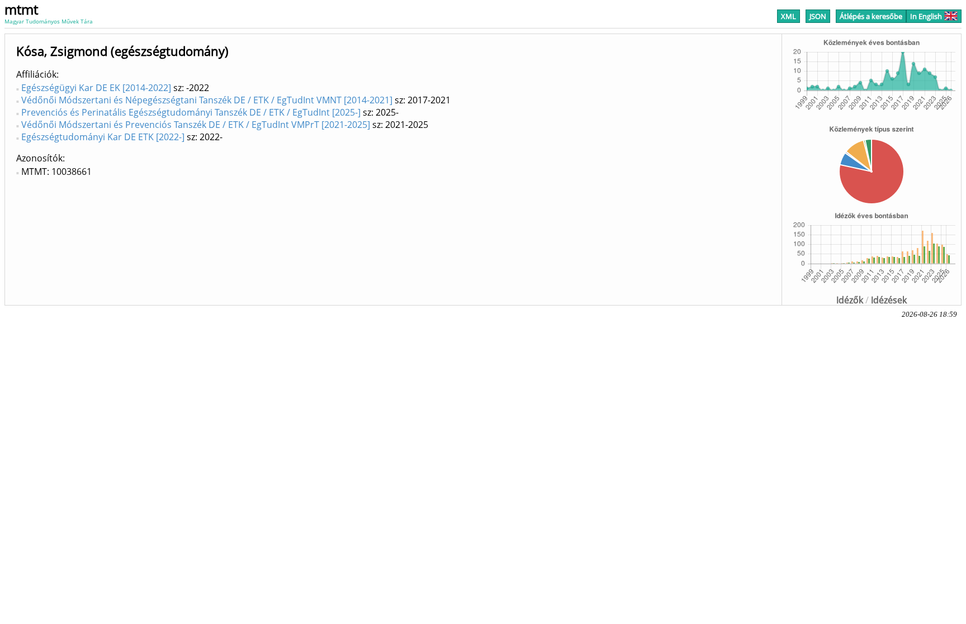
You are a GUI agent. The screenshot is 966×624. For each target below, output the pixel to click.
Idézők (849, 300)
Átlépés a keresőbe (871, 16)
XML (788, 16)
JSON (817, 16)
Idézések (889, 300)
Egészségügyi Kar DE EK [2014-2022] (96, 88)
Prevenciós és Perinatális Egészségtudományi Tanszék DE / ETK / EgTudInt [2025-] (191, 112)
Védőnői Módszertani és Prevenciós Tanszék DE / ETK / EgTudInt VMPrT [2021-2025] (195, 124)
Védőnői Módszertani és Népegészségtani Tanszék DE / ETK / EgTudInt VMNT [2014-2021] (206, 100)
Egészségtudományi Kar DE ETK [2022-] (102, 137)
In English (926, 16)
